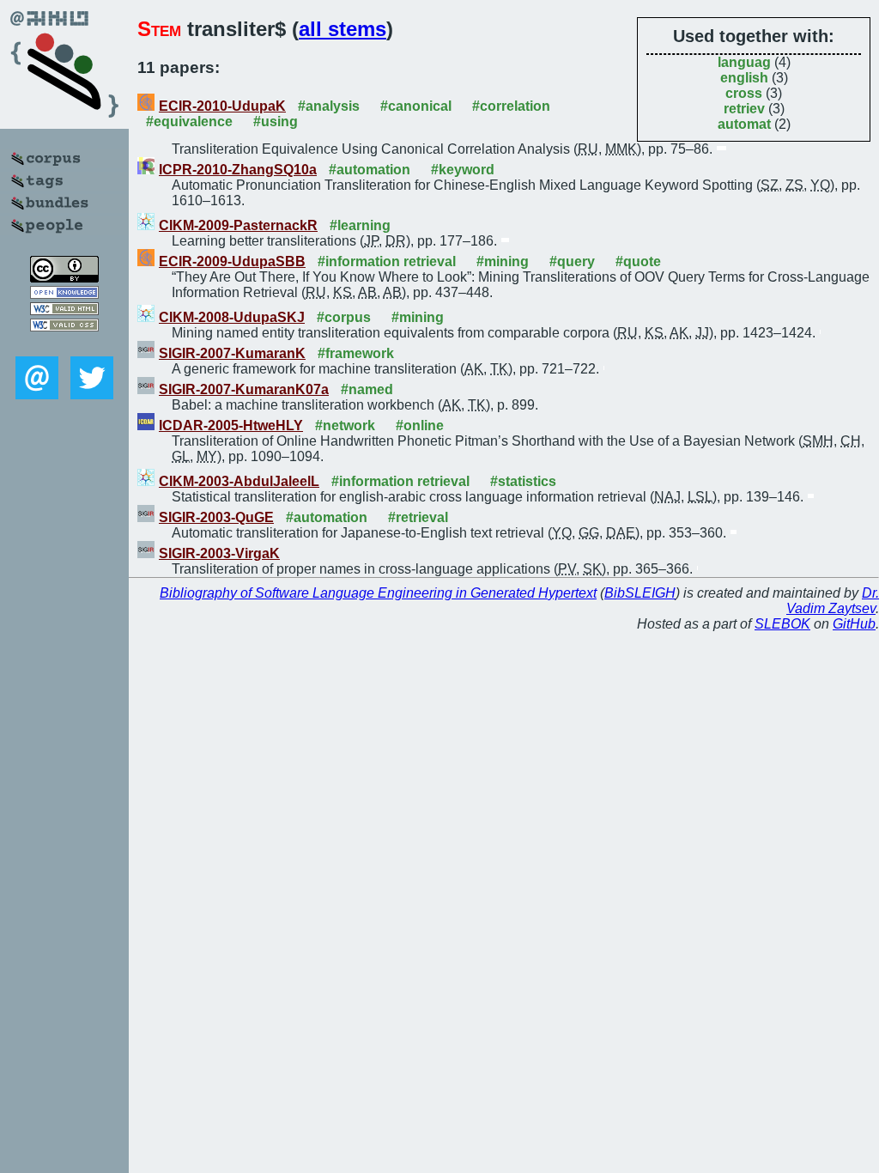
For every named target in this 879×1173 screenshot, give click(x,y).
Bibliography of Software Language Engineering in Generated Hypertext (378, 593)
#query (572, 261)
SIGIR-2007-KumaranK (232, 353)
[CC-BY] (64, 277)
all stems (342, 28)
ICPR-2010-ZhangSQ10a (238, 169)
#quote (638, 261)
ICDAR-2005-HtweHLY (231, 425)
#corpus (344, 317)
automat (744, 124)
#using (275, 121)
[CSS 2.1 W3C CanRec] (64, 344)
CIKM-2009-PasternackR (238, 225)
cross (743, 93)
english (744, 77)
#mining (502, 261)
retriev (744, 108)
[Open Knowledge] (64, 294)
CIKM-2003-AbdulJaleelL (239, 481)
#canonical (416, 106)
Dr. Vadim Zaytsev (832, 601)
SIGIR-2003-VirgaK (219, 553)
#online (420, 425)
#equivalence (189, 121)
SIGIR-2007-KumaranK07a (244, 389)
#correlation (511, 106)
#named (367, 389)
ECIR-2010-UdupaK (222, 106)
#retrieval (418, 517)
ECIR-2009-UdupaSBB (232, 261)
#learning (360, 225)
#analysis (329, 106)
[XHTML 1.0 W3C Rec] (64, 310)
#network (345, 425)
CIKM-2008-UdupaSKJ (232, 317)
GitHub (854, 624)
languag (744, 62)
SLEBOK (782, 624)
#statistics (523, 481)
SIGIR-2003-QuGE (216, 517)
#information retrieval (387, 261)
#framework (356, 353)
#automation (369, 169)
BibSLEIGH (640, 593)
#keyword (462, 169)
